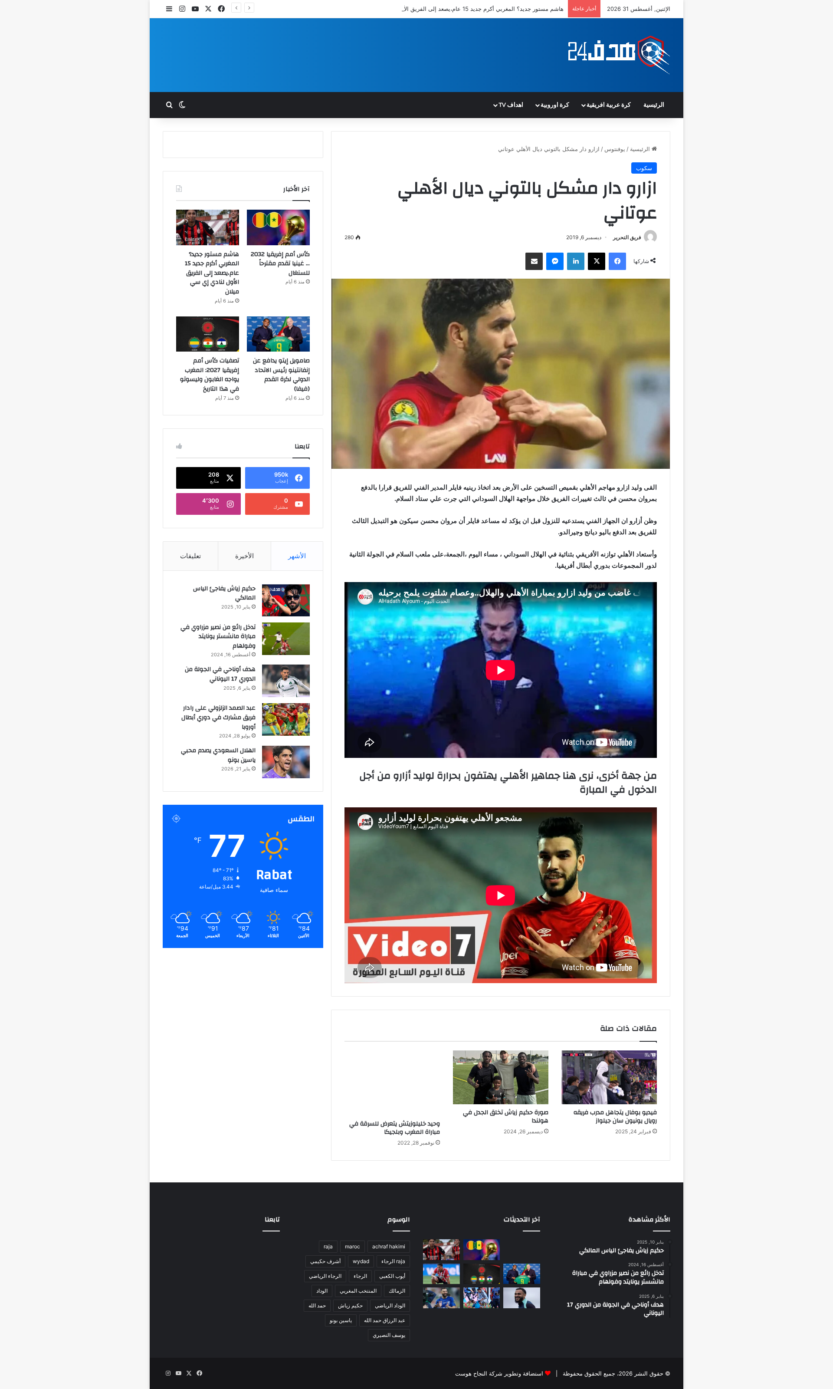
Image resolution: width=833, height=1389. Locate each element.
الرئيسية (653, 105)
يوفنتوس (614, 148)
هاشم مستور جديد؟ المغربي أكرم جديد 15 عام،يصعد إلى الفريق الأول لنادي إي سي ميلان (457, 8)
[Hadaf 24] (619, 55)
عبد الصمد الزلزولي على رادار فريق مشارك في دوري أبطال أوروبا (218, 717)
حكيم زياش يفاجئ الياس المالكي (224, 593)
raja (328, 1246)
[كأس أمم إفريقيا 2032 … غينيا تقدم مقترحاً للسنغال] (278, 227)
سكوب (644, 168)
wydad (361, 1261)
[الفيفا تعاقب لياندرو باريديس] (481, 1297)
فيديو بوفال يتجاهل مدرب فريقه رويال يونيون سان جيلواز (615, 1116)
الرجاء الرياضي (325, 1276)
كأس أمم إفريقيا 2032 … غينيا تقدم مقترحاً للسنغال (280, 264)
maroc (352, 1246)
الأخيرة (244, 556)
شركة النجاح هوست (478, 1373)
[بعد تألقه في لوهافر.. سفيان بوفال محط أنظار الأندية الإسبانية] (521, 1297)
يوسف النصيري (389, 1335)
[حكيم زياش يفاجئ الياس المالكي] (286, 600)
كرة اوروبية (555, 105)
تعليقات (190, 556)
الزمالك (397, 1290)
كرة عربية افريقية (609, 105)
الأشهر (297, 556)
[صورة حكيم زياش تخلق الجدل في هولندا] (500, 1077)
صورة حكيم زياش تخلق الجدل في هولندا (505, 1116)
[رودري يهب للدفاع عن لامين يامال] (521, 1249)
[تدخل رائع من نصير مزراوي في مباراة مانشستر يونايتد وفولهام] (286, 638)
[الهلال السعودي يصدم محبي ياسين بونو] (286, 762)
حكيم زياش (350, 1305)
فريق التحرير (627, 237)
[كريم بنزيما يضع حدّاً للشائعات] (441, 1297)
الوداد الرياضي (390, 1305)
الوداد (322, 1290)
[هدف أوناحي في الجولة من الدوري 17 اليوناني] (286, 681)
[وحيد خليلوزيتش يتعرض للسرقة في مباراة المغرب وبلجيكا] (392, 1083)
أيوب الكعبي (392, 1276)
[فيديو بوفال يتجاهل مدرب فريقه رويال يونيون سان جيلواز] (609, 1077)
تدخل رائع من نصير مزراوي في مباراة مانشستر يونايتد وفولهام (218, 637)
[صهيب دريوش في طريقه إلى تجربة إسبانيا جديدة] (441, 1274)
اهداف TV (510, 105)
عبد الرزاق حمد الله (384, 1320)
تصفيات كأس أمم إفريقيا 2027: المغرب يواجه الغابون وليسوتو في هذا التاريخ (209, 375)
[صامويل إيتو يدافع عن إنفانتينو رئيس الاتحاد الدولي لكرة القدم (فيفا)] (278, 334)
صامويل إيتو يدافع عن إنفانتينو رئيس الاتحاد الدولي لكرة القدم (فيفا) (281, 375)
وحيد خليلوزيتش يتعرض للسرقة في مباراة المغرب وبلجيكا (394, 1128)
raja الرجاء (393, 1261)
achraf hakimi (388, 1246)
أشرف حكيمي (325, 1261)
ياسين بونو (341, 1320)
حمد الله (317, 1305)
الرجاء (360, 1276)
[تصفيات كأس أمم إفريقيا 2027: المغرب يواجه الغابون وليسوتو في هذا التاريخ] (207, 334)
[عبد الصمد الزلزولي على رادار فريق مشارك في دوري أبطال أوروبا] (286, 719)
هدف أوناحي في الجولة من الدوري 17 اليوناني (220, 674)
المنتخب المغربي (358, 1290)
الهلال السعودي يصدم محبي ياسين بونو (218, 755)
